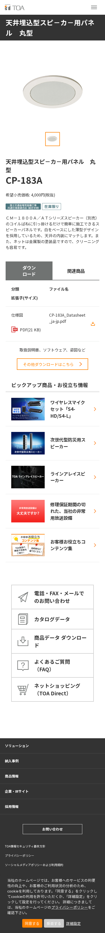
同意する (32, 923)
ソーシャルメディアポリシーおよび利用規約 (34, 865)
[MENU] (94, 7)
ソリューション (17, 745)
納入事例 (12, 760)
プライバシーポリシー (69, 907)
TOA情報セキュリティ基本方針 (25, 846)
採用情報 (12, 806)
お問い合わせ (52, 829)
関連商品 (76, 271)
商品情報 (12, 776)
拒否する (54, 923)
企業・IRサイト (17, 791)
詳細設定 (73, 923)
